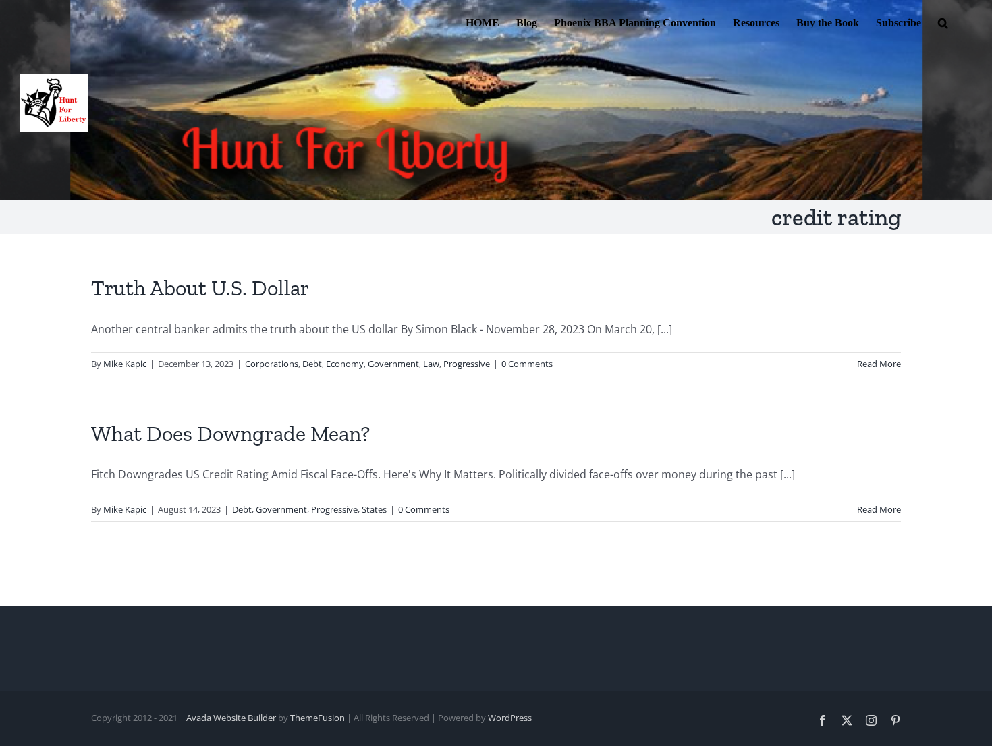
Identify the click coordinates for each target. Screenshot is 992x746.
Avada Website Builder (231, 718)
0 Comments (527, 363)
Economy (345, 363)
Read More (879, 363)
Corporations (271, 363)
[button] (943, 21)
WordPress (510, 718)
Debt (312, 363)
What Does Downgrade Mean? (230, 434)
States (374, 509)
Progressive (466, 363)
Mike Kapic (124, 363)
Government (393, 363)
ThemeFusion (317, 718)
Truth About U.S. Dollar (200, 288)
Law (431, 363)
